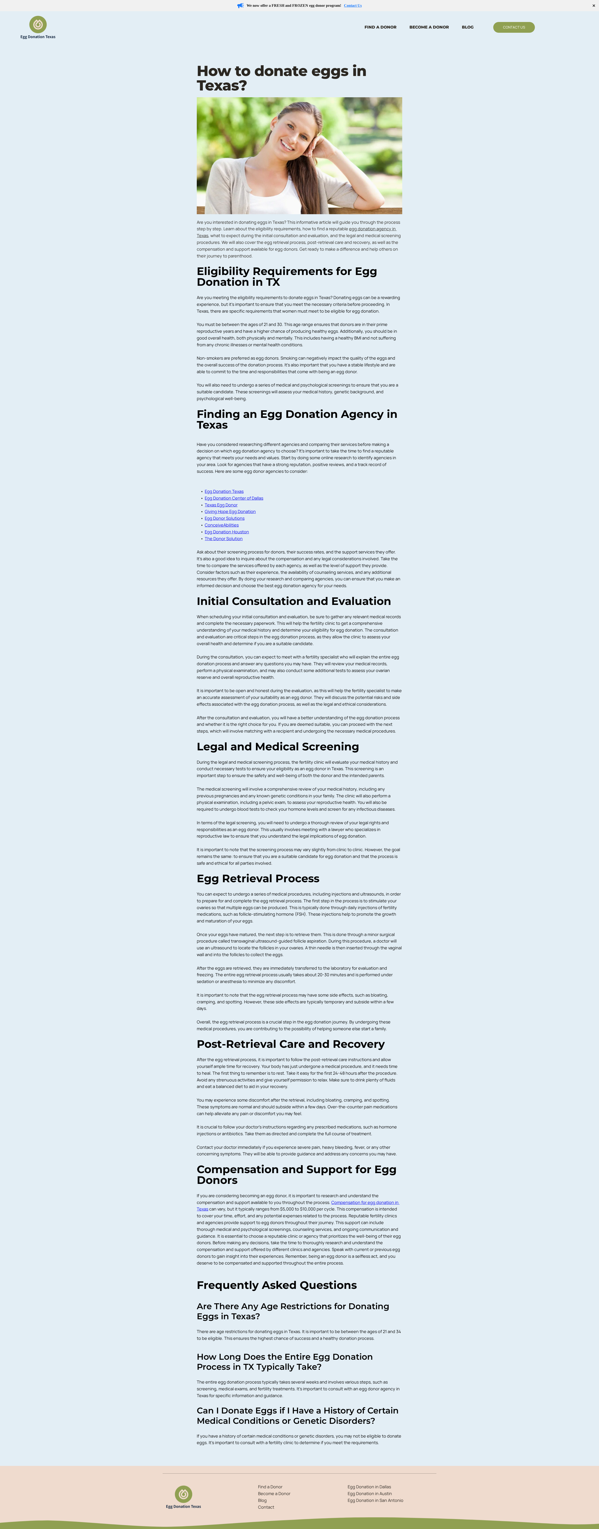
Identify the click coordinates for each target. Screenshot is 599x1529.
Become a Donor (274, 1493)
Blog (262, 1500)
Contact (266, 1507)
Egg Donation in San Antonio (375, 1500)
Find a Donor (270, 1486)
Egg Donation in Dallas (369, 1486)
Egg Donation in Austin (370, 1493)
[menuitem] (380, 27)
